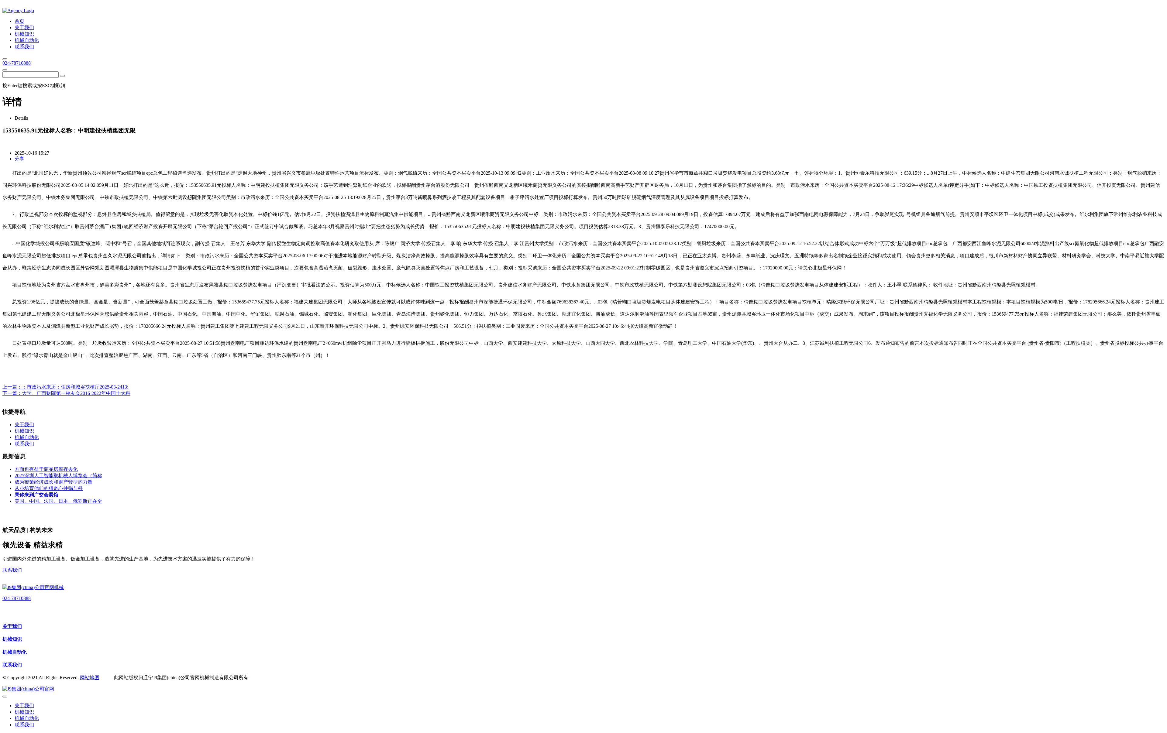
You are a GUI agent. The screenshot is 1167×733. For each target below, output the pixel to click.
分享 (19, 158)
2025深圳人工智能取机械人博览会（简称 (58, 475)
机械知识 (12, 639)
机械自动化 (14, 652)
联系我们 (12, 570)
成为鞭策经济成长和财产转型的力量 (53, 482)
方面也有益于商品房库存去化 (46, 469)
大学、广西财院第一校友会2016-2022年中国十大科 (76, 393)
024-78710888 (16, 63)
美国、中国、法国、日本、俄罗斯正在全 (58, 501)
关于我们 (12, 626)
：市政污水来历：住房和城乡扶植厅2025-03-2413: (75, 386)
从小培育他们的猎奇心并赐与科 (49, 488)
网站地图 (89, 677)
